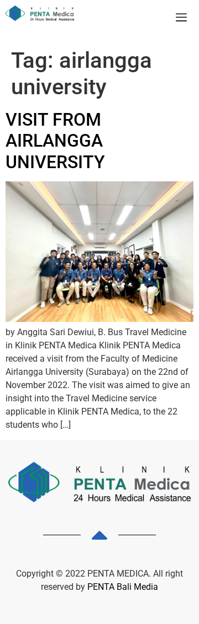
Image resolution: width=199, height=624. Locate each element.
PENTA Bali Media (122, 587)
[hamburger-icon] (181, 18)
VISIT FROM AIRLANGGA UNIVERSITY (55, 141)
